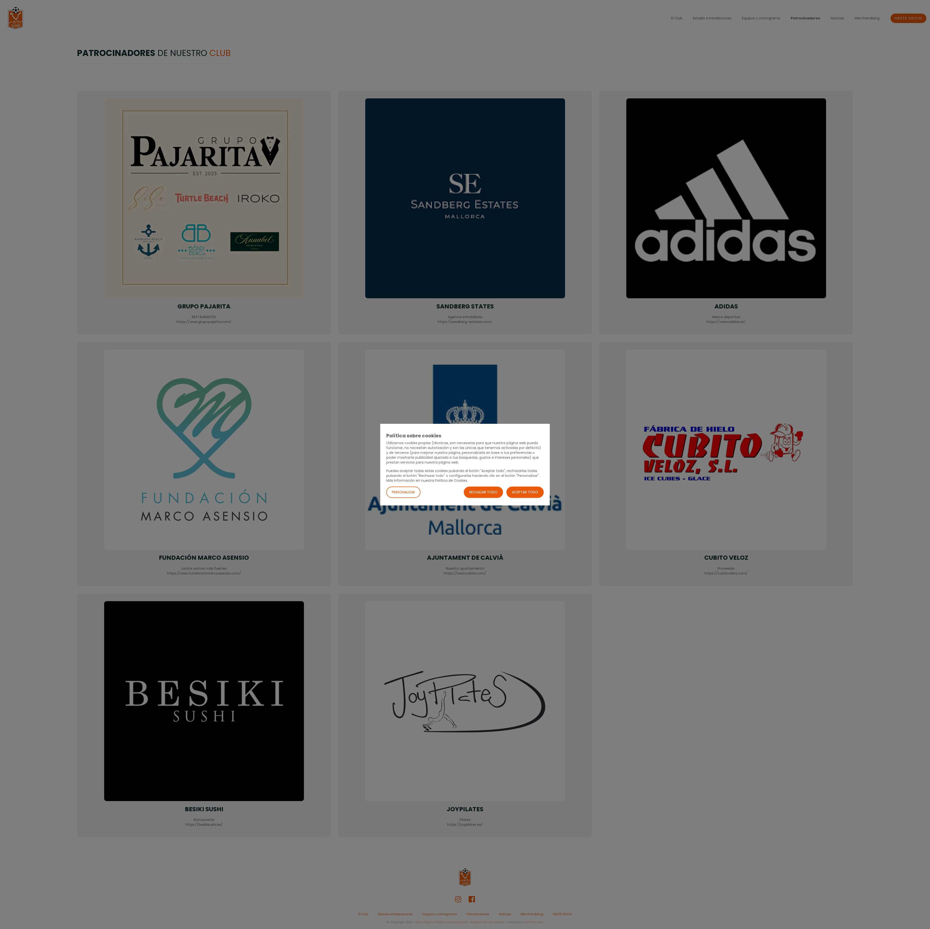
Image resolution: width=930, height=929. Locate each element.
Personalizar (403, 491)
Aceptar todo (525, 491)
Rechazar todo (483, 491)
